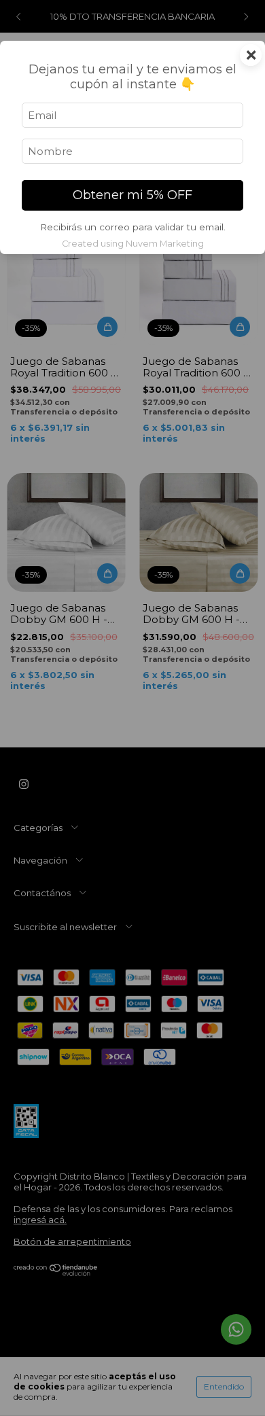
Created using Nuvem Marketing (133, 243)
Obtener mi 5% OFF (132, 195)
